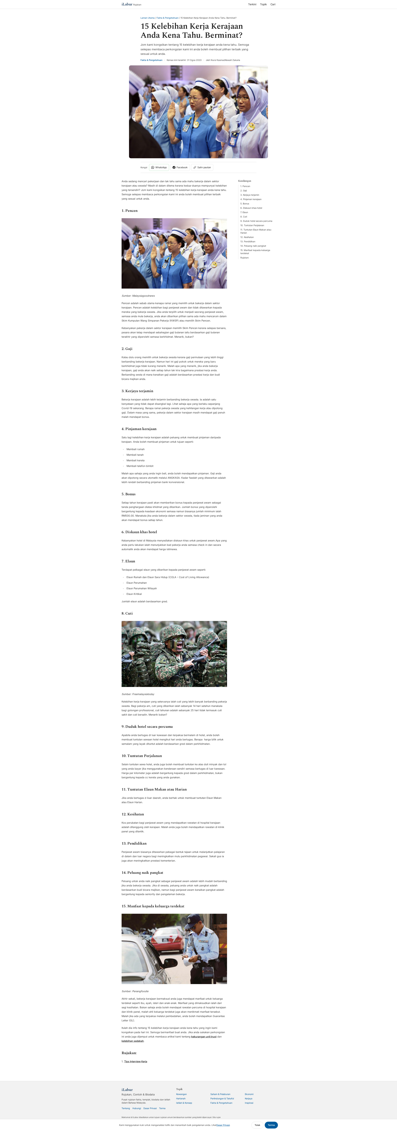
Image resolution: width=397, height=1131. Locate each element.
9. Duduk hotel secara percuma (256, 221)
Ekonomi (249, 1094)
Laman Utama (148, 17)
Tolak (257, 1125)
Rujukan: (244, 257)
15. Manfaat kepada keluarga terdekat (255, 252)
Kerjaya (248, 1098)
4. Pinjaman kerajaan (250, 199)
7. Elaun (244, 212)
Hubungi (136, 1108)
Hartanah (180, 1098)
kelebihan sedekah (133, 1040)
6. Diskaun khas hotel (251, 208)
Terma (162, 1108)
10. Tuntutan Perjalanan (252, 225)
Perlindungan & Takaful (222, 1098)
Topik (263, 4)
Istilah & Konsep (184, 1102)
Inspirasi (249, 1102)
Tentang (126, 1108)
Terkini (252, 4)
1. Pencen (245, 186)
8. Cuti (243, 216)
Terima (271, 1125)
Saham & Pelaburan (220, 1094)
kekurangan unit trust (203, 1036)
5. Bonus (244, 203)
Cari (272, 4)
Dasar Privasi (150, 1108)
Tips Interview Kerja (135, 1061)
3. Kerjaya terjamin (249, 195)
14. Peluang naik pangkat (253, 245)
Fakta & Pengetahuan (167, 17)
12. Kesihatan (247, 237)
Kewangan (181, 1094)
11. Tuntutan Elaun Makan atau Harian (255, 231)
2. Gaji (243, 190)
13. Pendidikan (247, 241)
